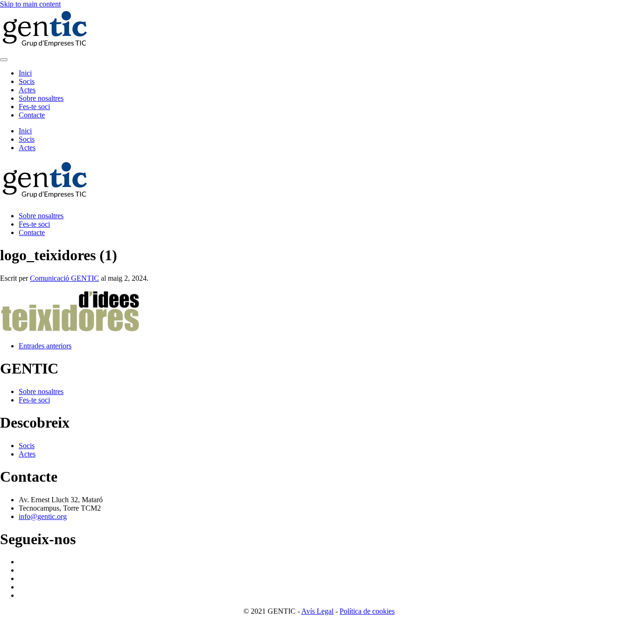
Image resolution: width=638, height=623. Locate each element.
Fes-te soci (34, 107)
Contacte (32, 115)
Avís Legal (317, 611)
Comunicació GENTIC (64, 278)
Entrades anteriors (45, 346)
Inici (25, 73)
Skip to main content (30, 4)
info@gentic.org (43, 516)
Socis (27, 81)
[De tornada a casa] (46, 49)
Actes (27, 90)
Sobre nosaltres (41, 98)
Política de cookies (367, 611)
